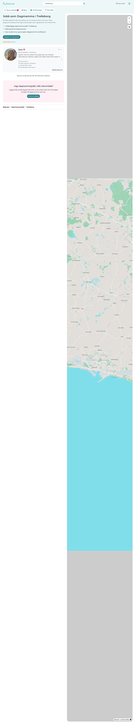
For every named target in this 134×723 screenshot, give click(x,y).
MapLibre (116, 719)
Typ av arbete (12, 10)
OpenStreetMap (125, 719)
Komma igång (33, 96)
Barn (25, 10)
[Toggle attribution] (130, 719)
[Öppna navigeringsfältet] (129, 3)
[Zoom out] (129, 22)
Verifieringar (37, 10)
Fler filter (50, 10)
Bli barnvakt (120, 3)
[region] (100, 368)
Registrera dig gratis (11, 37)
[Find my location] (129, 27)
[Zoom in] (129, 18)
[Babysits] (9, 3)
